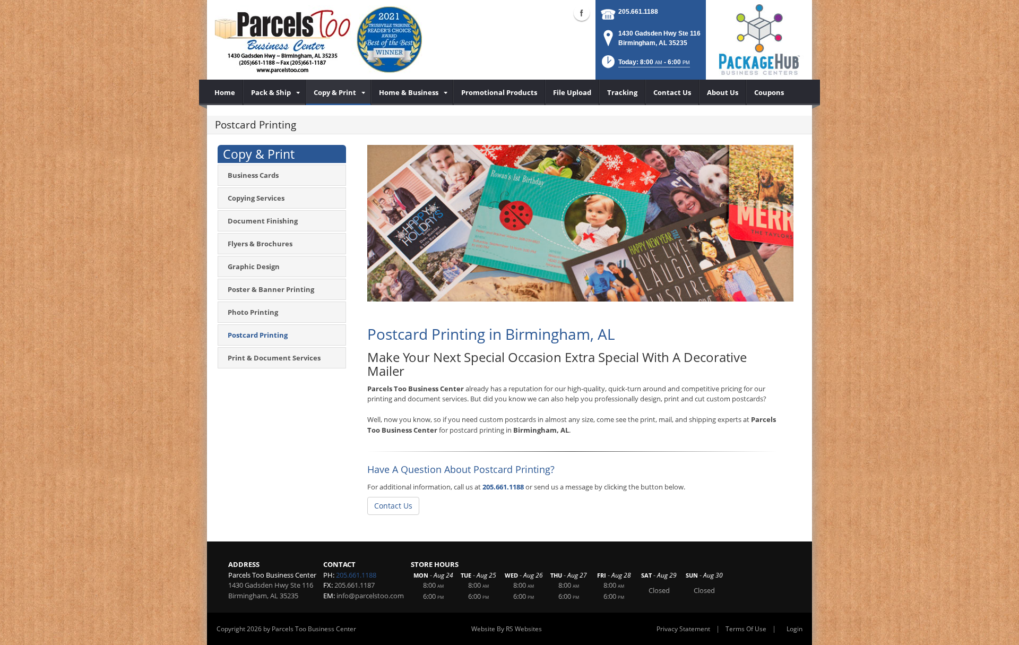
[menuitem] (225, 92)
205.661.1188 (638, 11)
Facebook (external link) (582, 13)
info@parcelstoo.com (370, 595)
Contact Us (393, 506)
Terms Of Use (746, 628)
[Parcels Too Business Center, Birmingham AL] (318, 39)
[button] (645, 65)
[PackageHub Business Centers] (759, 39)
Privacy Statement (683, 628)
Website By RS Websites (506, 628)
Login (794, 628)
